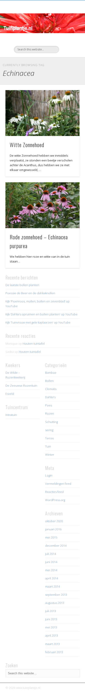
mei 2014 (51, 570)
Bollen (49, 381)
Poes (48, 405)
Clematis (50, 389)
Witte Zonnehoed (27, 145)
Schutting (51, 422)
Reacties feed (54, 492)
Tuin (48, 446)
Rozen (49, 413)
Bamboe (50, 373)
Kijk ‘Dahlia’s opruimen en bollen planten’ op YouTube (41, 314)
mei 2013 (51, 627)
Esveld (9, 394)
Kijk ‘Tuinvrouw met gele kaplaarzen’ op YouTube (37, 322)
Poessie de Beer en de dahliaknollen (30, 293)
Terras (49, 438)
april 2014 (51, 578)
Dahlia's (50, 397)
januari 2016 (53, 529)
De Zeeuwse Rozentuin (21, 385)
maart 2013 (52, 644)
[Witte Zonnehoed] (42, 113)
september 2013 (56, 595)
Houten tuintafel (34, 343)
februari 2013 (54, 652)
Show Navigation (68, 40)
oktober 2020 (54, 521)
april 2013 (51, 635)
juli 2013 (50, 611)
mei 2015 (51, 537)
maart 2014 (52, 586)
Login (48, 475)
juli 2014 (50, 554)
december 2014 (55, 546)
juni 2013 (51, 619)
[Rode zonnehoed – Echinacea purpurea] (42, 205)
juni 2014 (51, 562)
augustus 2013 (54, 603)
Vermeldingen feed (58, 484)
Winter (49, 454)
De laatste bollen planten (22, 285)
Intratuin (11, 415)
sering (49, 430)
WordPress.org (55, 500)
